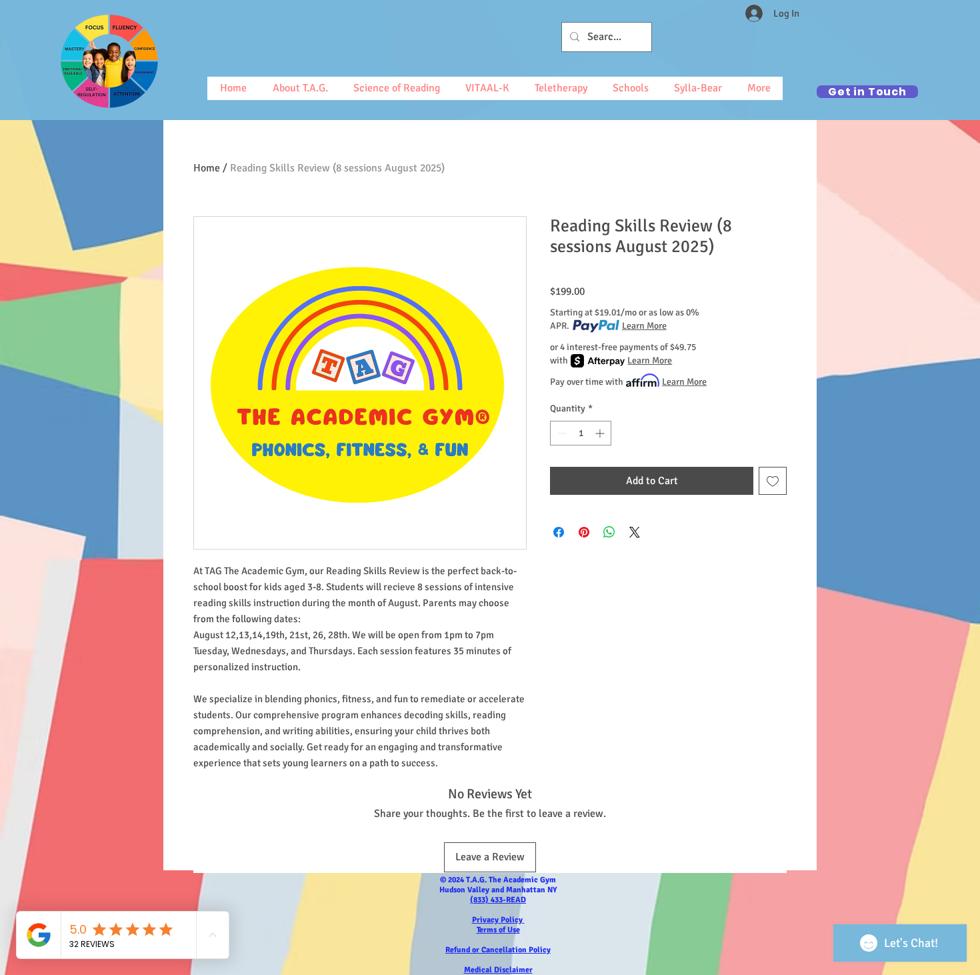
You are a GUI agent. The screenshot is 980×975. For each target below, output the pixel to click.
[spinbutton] (581, 433)
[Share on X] (635, 532)
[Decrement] (560, 433)
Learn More (644, 325)
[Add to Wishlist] (773, 481)
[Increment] (601, 433)
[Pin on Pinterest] (584, 532)
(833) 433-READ (498, 900)
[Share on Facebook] (559, 532)
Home (206, 168)
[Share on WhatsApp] (609, 532)
